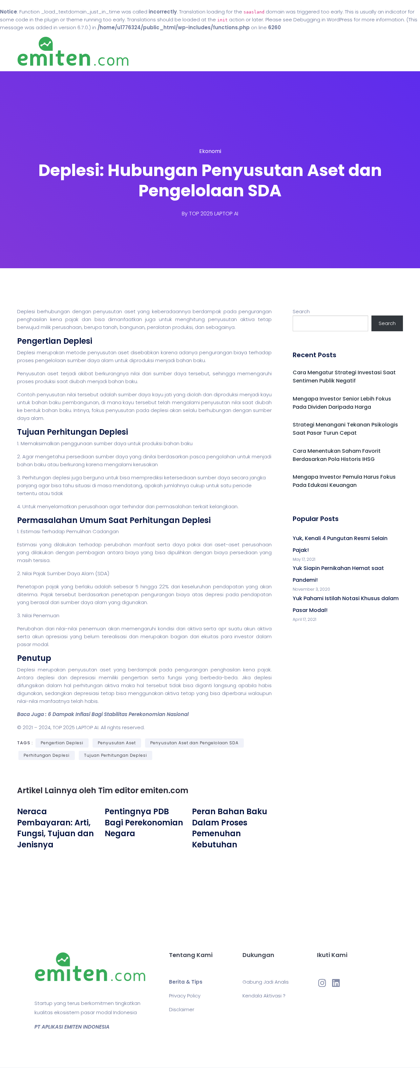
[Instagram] (322, 983)
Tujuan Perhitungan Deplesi (115, 755)
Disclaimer (181, 1009)
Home (190, 51)
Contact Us (255, 51)
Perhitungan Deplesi (47, 755)
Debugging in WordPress (322, 19)
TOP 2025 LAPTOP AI (213, 213)
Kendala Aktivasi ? (263, 995)
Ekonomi (210, 151)
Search (301, 311)
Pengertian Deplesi (62, 743)
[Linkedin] (336, 983)
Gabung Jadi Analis (265, 981)
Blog (219, 51)
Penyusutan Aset (117, 743)
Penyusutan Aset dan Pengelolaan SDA (194, 743)
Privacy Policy (184, 995)
